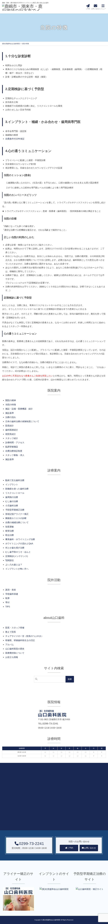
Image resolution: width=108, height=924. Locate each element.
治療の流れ (10, 417)
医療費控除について (14, 653)
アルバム (9, 644)
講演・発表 (10, 590)
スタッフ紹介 (11, 438)
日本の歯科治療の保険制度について (22, 421)
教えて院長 (10, 632)
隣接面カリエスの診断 (15, 518)
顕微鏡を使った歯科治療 (17, 488)
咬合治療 (9, 535)
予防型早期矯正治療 (14, 510)
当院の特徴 (10, 404)
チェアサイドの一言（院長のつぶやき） (24, 636)
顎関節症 (9, 560)
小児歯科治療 (11, 505)
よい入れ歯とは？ (13, 564)
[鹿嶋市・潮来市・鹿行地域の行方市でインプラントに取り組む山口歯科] (23, 7)
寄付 (7, 602)
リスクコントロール (14, 493)
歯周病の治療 (11, 497)
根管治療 (9, 531)
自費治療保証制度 (13, 451)
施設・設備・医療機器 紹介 (19, 409)
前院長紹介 (10, 434)
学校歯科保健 (11, 594)
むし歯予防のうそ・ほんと (18, 552)
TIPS (7, 606)
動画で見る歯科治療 (14, 480)
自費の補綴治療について (17, 522)
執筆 (7, 598)
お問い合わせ (90, 848)
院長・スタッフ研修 (14, 627)
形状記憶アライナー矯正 (17, 514)
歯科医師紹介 (11, 430)
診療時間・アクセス (14, 442)
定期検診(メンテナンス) (16, 556)
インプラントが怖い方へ (17, 569)
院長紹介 (9, 425)
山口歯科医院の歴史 (14, 649)
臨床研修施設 (11, 446)
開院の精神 (10, 400)
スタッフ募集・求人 (14, 455)
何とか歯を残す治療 (14, 548)
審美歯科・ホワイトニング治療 (20, 539)
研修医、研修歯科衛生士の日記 (20, 640)
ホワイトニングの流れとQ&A (19, 543)
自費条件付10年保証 (14, 139)
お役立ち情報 (11, 657)
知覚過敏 (9, 526)
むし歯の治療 (11, 501)
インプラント (11, 484)
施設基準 (9, 413)
